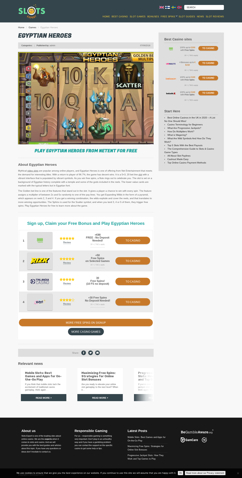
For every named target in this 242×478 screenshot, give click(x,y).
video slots (32, 170)
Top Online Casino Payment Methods (186, 162)
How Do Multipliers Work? (180, 131)
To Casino (208, 48)
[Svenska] (173, 7)
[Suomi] (167, 7)
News (200, 16)
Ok (180, 473)
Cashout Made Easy (177, 159)
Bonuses (153, 16)
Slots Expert (26, 436)
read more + (44, 398)
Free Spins (168, 16)
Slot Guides (187, 16)
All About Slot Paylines (178, 155)
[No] (238, 473)
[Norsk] (179, 7)
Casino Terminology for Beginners (185, 124)
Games (32, 27)
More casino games (85, 331)
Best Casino (120, 16)
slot (140, 174)
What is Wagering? (177, 135)
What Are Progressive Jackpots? (184, 128)
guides (47, 445)
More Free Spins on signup (86, 322)
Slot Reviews (215, 16)
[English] (161, 7)
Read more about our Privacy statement (205, 473)
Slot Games (138, 16)
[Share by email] (97, 353)
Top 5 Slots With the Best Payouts (184, 145)
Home (106, 16)
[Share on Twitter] (90, 353)
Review (67, 242)
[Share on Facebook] (83, 353)
